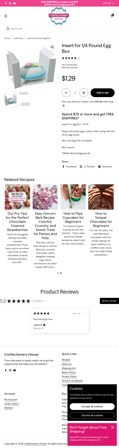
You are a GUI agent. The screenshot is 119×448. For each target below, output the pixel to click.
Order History (11, 403)
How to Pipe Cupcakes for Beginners (73, 217)
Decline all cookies (92, 415)
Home (6, 38)
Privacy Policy (69, 376)
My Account (10, 399)
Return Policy (69, 372)
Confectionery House (35, 443)
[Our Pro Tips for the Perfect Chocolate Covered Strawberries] (17, 197)
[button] (112, 16)
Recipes (66, 359)
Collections (18, 38)
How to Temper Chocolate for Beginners (101, 219)
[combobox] (59, 28)
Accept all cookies (92, 406)
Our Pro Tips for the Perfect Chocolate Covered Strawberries (17, 221)
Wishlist (8, 407)
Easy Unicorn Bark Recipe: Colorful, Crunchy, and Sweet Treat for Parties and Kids (45, 225)
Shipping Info (69, 368)
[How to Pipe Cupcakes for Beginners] (73, 197)
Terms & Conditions (72, 380)
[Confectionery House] (59, 16)
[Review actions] (84, 313)
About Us (67, 363)
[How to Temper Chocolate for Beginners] (101, 197)
